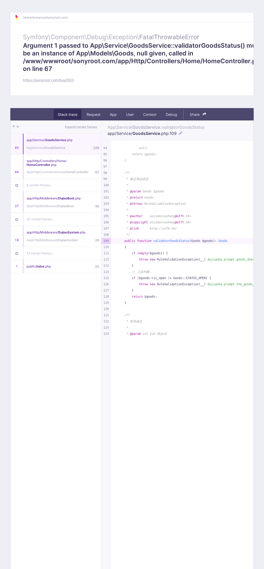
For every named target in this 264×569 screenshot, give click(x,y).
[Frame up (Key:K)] (13, 127)
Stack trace (67, 114)
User (130, 114)
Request (94, 114)
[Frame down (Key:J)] (17, 127)
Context (149, 114)
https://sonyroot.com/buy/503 (48, 80)
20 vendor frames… (40, 219)
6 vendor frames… (39, 185)
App (113, 114)
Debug (171, 114)
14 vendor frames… (40, 253)
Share (195, 114)
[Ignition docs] (19, 17)
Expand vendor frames (81, 127)
